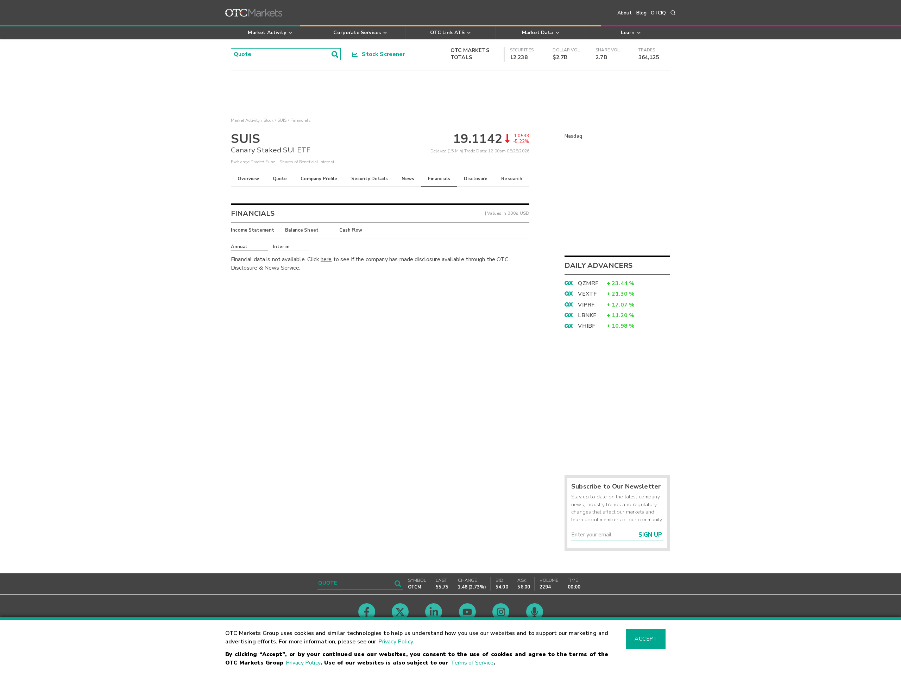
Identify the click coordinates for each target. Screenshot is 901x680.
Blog (641, 13)
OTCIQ (658, 13)
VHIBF (586, 326)
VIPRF (586, 305)
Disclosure (476, 179)
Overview (248, 179)
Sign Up (650, 535)
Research (511, 179)
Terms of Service (472, 663)
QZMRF (588, 283)
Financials (439, 179)
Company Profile (319, 179)
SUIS (282, 120)
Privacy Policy (395, 642)
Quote (280, 179)
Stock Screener (381, 54)
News (408, 179)
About (624, 13)
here (326, 259)
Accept (646, 638)
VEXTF (587, 294)
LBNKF (587, 315)
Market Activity (245, 120)
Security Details (369, 179)
